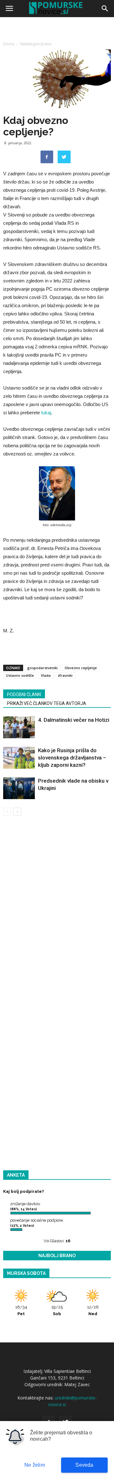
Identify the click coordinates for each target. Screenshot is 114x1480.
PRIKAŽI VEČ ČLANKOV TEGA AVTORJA (46, 703)
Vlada (46, 675)
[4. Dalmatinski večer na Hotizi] (19, 727)
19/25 (57, 1310)
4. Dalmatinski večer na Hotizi (73, 720)
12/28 (93, 1310)
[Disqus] (57, 911)
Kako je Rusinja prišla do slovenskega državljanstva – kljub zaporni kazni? (72, 757)
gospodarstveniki (42, 667)
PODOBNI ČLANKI (24, 694)
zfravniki (65, 675)
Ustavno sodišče (20, 675)
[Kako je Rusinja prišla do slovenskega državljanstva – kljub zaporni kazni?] (19, 758)
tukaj (46, 412)
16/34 (21, 1310)
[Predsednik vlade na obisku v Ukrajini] (19, 788)
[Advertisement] (57, 79)
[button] (105, 8)
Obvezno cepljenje (81, 667)
